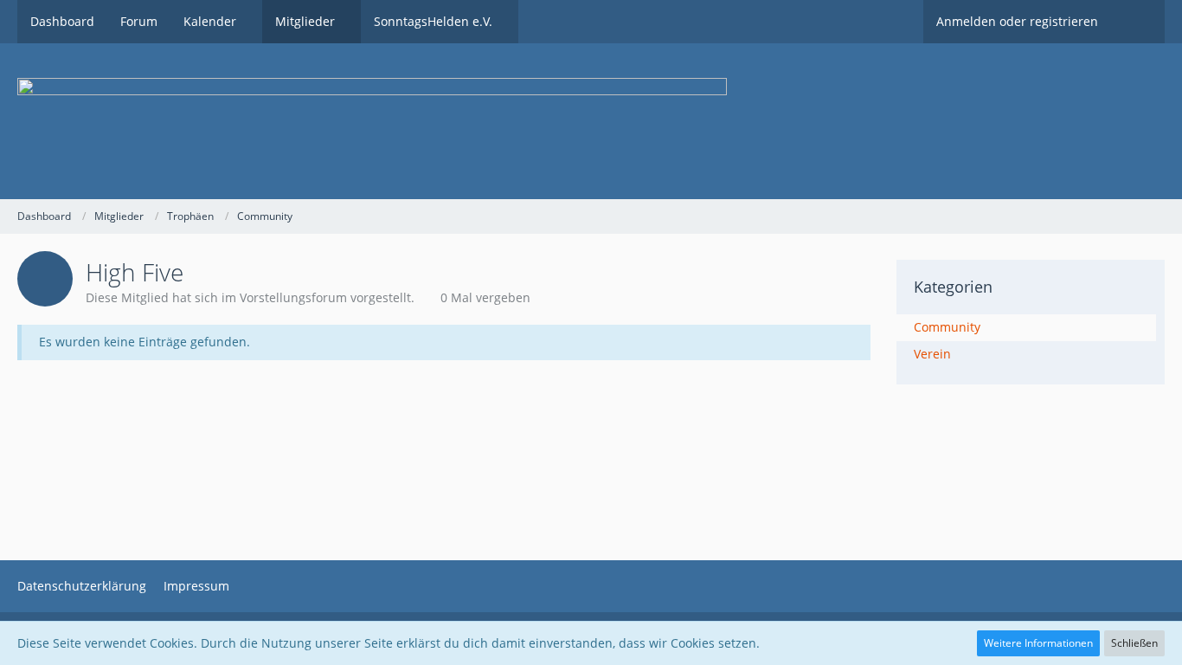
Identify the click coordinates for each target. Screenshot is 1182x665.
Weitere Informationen (1038, 643)
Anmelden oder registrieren (1017, 21)
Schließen (1134, 643)
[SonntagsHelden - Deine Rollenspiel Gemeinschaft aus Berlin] (591, 121)
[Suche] (1138, 21)
